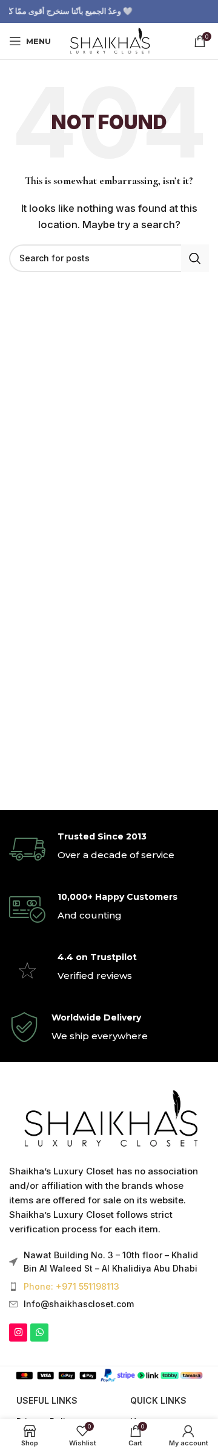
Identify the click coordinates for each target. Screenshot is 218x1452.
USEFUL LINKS (47, 1400)
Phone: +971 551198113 (71, 1286)
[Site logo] (108, 40)
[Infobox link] (109, 849)
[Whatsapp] (39, 1332)
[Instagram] (18, 1332)
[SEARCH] (195, 258)
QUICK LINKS (158, 1400)
